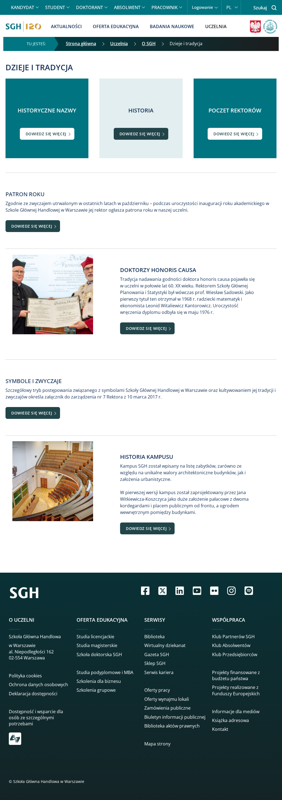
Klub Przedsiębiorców (234, 654)
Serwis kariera (158, 672)
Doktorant (89, 7)
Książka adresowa (230, 720)
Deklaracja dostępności (33, 694)
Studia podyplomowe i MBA (105, 672)
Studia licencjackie (95, 637)
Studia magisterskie (97, 645)
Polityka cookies (25, 676)
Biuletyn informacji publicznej (174, 717)
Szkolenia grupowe (96, 690)
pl (228, 7)
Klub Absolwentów (231, 645)
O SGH (149, 44)
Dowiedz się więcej (46, 133)
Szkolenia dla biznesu (99, 681)
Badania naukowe (172, 26)
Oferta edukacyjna (116, 26)
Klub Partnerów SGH (233, 637)
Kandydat (22, 7)
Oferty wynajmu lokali (166, 699)
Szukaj (260, 8)
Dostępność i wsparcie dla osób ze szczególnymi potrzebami (36, 718)
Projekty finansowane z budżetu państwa (236, 675)
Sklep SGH (155, 663)
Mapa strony (157, 744)
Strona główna (81, 44)
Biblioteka (154, 637)
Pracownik (164, 7)
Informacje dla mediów (235, 712)
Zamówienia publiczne (167, 708)
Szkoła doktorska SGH (99, 654)
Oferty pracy (157, 690)
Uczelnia (216, 26)
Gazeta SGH (156, 654)
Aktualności (66, 26)
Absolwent (127, 7)
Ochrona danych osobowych (38, 685)
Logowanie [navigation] (202, 7)
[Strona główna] (23, 26)
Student (55, 7)
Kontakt (220, 729)
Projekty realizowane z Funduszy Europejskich (236, 690)
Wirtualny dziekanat (165, 645)
